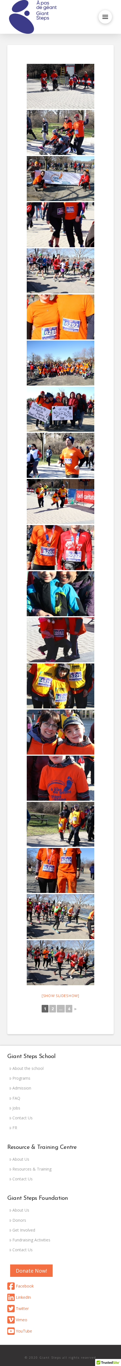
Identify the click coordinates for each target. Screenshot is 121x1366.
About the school (28, 1068)
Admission (21, 1088)
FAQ (16, 1098)
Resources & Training (31, 1169)
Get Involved (23, 1230)
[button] (105, 17)
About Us (20, 1159)
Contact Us (22, 1117)
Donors (19, 1220)
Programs (21, 1078)
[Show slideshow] (60, 995)
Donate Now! (31, 1270)
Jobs (16, 1108)
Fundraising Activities (31, 1240)
